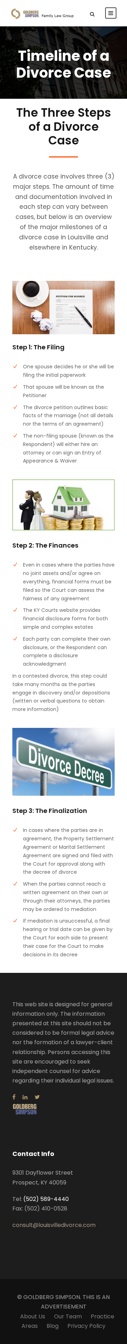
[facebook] (14, 1097)
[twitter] (37, 1097)
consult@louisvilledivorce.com (54, 1225)
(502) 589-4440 (46, 1199)
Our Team (68, 1316)
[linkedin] (25, 1097)
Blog (53, 1326)
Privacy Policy (86, 1326)
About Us (32, 1316)
